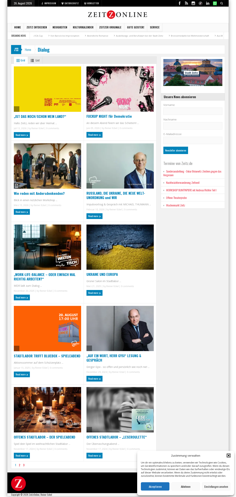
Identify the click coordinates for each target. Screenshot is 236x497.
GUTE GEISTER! (135, 27)
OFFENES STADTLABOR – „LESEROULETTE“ (116, 437)
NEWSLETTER (93, 3)
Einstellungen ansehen (216, 486)
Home (17, 27)
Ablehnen (185, 486)
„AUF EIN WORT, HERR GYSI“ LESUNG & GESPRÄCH (113, 357)
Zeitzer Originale (110, 27)
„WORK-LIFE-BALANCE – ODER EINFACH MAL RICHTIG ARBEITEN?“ (45, 276)
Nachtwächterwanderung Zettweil (182, 182)
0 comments (52, 128)
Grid (22, 60)
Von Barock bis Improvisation (48, 35)
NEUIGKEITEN (60, 27)
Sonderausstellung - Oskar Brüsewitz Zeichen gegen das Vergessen (192, 173)
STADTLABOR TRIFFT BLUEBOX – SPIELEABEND (47, 355)
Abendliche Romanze (81, 35)
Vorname (169, 105)
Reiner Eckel (38, 128)
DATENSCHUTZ (72, 3)
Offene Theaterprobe (176, 198)
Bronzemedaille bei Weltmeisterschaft (174, 35)
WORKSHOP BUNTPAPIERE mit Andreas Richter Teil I (191, 190)
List (37, 60)
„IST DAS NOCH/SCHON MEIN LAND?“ (40, 116)
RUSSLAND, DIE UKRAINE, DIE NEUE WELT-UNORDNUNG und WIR (115, 195)
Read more (21, 135)
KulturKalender (83, 27)
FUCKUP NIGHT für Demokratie (109, 116)
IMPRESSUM (50, 3)
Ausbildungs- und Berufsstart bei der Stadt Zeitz (123, 35)
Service (154, 27)
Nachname (170, 119)
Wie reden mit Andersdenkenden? (39, 193)
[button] (228, 455)
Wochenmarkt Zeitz (175, 205)
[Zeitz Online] (118, 14)
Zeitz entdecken (37, 27)
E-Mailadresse (172, 134)
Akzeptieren (155, 486)
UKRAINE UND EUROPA (102, 274)
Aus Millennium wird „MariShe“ (215, 35)
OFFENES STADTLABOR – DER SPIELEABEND (44, 437)
